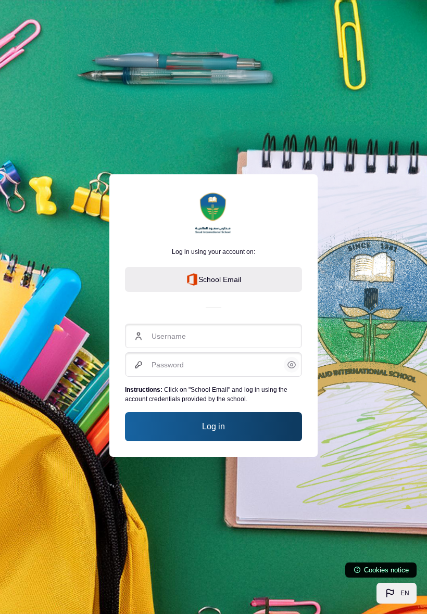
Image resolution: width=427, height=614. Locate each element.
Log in (213, 426)
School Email (219, 279)
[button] (396, 593)
